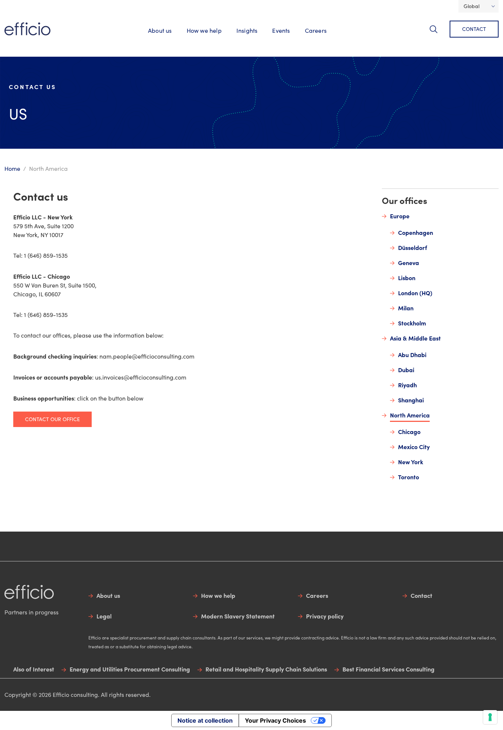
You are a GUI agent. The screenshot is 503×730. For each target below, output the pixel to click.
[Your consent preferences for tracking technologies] (490, 717)
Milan (406, 308)
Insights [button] (247, 30)
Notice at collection (205, 720)
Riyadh (407, 385)
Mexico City (414, 446)
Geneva (408, 262)
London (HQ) (415, 293)
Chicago (409, 431)
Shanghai (411, 400)
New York (410, 462)
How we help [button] (204, 30)
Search (438, 33)
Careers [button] (316, 30)
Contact (474, 28)
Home (12, 168)
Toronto (408, 477)
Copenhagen (415, 232)
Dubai (406, 370)
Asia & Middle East (415, 338)
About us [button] (160, 30)
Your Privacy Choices (275, 720)
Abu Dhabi (412, 354)
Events (281, 30)
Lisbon (406, 278)
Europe (399, 216)
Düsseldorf (412, 247)
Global (471, 6)
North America (410, 415)
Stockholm (412, 323)
